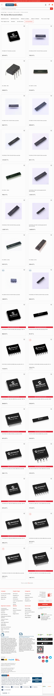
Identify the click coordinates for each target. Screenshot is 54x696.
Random (13, 21)
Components (10, 12)
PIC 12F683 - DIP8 (5, 85)
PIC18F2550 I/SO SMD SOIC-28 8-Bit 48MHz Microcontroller (13, 573)
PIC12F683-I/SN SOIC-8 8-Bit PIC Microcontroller (11, 294)
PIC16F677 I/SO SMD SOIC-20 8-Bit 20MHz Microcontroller (40, 573)
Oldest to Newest (35, 18)
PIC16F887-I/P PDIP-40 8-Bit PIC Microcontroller (38, 120)
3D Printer (15, 593)
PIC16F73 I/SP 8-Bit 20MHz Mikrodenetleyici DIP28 (38, 329)
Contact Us (3, 595)
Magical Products (29, 597)
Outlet (14, 602)
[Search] (51, 8)
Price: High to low (5, 21)
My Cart (27, 613)
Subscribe (45, 604)
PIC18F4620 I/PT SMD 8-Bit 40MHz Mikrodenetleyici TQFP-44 (13, 329)
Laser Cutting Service (18, 600)
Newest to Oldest (25, 18)
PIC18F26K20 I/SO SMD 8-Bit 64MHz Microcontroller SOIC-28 (13, 538)
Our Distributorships (5, 593)
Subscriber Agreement (3, 624)
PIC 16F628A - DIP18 (32, 259)
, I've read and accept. (44, 608)
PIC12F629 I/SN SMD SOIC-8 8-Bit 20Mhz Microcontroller (39, 468)
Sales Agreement (5, 622)
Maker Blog (3, 597)
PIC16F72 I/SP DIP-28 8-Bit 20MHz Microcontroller (38, 433)
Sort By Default (29, 21)
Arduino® (15, 597)
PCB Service (15, 599)
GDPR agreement (43, 607)
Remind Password (17, 610)
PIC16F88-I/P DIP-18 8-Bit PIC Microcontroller (10, 120)
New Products (28, 610)
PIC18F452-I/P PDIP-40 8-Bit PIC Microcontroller (38, 155)
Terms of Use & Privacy (4, 620)
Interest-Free (28, 593)
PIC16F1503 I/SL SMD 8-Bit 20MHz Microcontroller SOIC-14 (13, 364)
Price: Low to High (45, 18)
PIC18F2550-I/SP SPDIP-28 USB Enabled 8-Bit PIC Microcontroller (38, 226)
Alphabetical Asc (5, 18)
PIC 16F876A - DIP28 (5, 259)
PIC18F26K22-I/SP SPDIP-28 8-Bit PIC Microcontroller (39, 294)
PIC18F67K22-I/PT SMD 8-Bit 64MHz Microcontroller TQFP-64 (13, 503)
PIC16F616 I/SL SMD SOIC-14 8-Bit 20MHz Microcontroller (39, 503)
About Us (3, 599)
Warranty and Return (6, 627)
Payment (3, 612)
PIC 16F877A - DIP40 (32, 85)
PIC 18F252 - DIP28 (5, 190)
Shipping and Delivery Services (6, 617)
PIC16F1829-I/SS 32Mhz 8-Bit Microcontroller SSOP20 (12, 433)
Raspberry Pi (16, 595)
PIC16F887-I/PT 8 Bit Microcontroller (9, 51)
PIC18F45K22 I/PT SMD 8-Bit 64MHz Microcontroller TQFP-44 (13, 399)
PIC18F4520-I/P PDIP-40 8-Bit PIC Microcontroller (11, 225)
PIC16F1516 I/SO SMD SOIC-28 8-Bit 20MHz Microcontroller (13, 468)
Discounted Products (30, 612)
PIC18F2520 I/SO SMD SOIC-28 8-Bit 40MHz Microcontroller (40, 538)
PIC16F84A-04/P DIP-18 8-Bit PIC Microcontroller (38, 51)
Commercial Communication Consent (4, 610)
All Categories (28, 615)
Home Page (4, 12)
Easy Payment (4, 614)
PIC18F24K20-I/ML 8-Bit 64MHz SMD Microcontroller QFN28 (40, 399)
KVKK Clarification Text (5, 629)
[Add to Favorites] (24, 26)
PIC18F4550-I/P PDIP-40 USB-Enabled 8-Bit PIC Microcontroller (37, 191)
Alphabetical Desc (15, 18)
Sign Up (14, 608)
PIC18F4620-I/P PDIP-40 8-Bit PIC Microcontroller (11, 155)
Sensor (14, 604)
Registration (16, 613)
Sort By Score (20, 21)
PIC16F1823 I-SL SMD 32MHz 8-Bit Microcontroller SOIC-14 (40, 364)
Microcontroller (17, 12)
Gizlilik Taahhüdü (5, 631)
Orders (14, 612)
